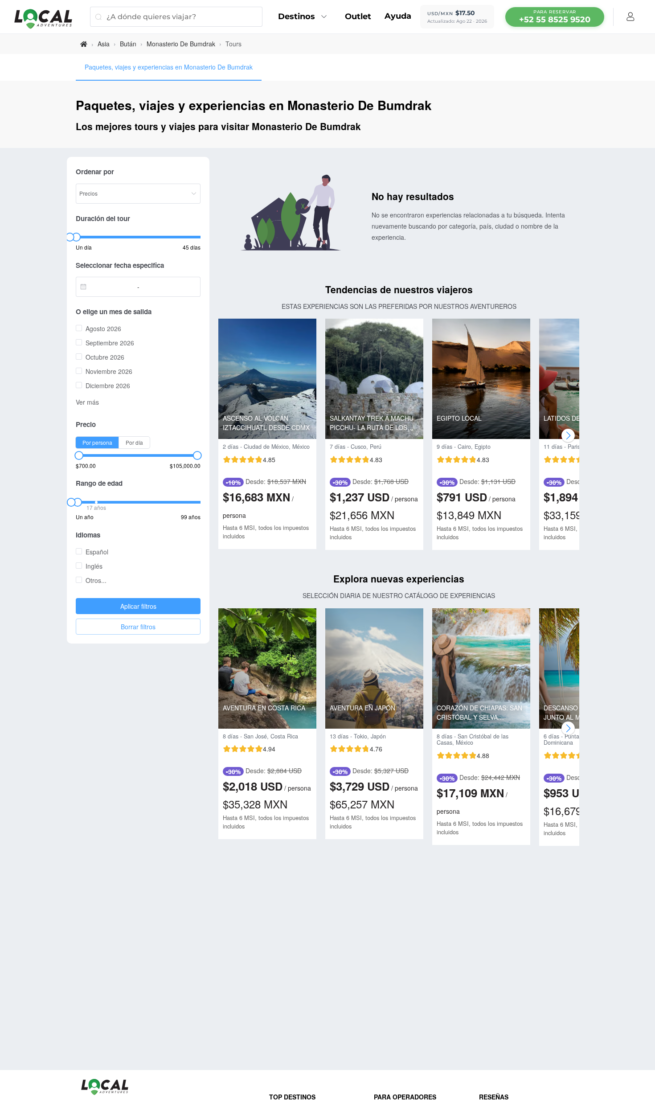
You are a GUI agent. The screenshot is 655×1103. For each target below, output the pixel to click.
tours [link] (233, 44)
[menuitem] (304, 17)
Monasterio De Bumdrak (181, 43)
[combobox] (108, 286)
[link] (83, 44)
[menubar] (554, 17)
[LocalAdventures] (47, 19)
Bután (128, 43)
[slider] (69, 237)
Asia (104, 43)
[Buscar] (98, 17)
